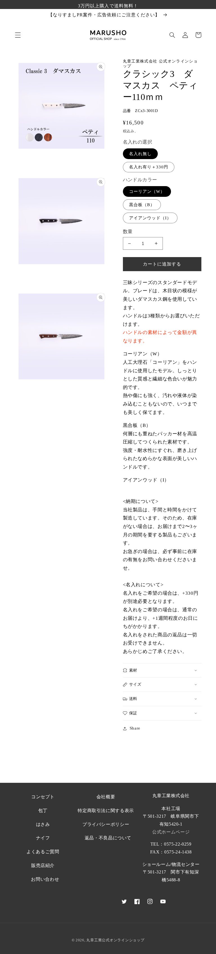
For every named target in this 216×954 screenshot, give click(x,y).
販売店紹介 (43, 865)
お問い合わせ (45, 879)
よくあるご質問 (42, 851)
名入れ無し (140, 153)
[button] (17, 34)
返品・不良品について (108, 837)
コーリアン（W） (147, 191)
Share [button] (135, 728)
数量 (128, 231)
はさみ (43, 824)
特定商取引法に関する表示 (106, 810)
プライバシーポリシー (105, 824)
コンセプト (43, 796)
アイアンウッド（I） (150, 218)
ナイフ (43, 837)
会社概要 (105, 796)
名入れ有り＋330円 (148, 167)
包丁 (43, 810)
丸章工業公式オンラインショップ (115, 940)
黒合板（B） (142, 204)
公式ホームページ (171, 832)
